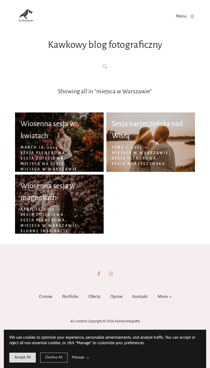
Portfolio (70, 296)
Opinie (116, 296)
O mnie (45, 296)
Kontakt (140, 296)
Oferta (94, 296)
